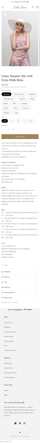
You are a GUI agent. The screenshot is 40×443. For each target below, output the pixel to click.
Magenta (32, 94)
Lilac (16, 113)
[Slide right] (24, 69)
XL (31, 121)
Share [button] (6, 265)
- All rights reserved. (24, 436)
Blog (5, 395)
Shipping (11, 87)
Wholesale (8, 363)
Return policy (9, 336)
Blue (15, 103)
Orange (24, 103)
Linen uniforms (9, 377)
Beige (32, 99)
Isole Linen (17, 436)
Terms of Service (10, 350)
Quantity (4, 125)
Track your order (10, 332)
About (6, 390)
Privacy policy (9, 341)
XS (5, 121)
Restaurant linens (10, 373)
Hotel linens (8, 368)
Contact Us (8, 322)
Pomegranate (9, 99)
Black (6, 103)
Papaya (6, 113)
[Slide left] (15, 69)
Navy (15, 108)
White (6, 108)
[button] (2, 7)
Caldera (22, 99)
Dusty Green (19, 94)
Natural (6, 94)
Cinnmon (26, 108)
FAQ (5, 346)
